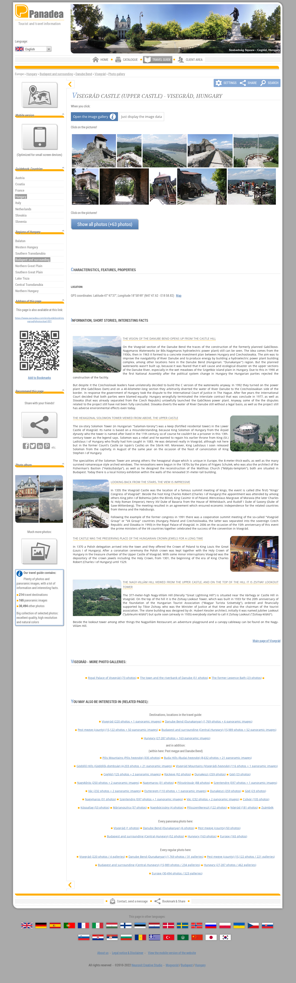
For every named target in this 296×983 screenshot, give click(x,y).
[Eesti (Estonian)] (140, 925)
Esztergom (175, 791)
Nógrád (244, 807)
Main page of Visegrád (266, 641)
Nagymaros (158, 783)
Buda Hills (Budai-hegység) (208, 758)
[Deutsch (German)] (41, 925)
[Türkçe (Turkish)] (169, 937)
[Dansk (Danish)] (168, 925)
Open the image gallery (90, 116)
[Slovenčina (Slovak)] (267, 925)
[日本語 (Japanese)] (211, 937)
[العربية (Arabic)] (183, 937)
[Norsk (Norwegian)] (197, 925)
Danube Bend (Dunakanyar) (208, 721)
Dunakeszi (210, 774)
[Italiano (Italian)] (97, 925)
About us (103, 953)
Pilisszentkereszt (207, 807)
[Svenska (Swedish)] (182, 925)
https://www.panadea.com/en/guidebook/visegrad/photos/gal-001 (39, 319)
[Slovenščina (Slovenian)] (84, 937)
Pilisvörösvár (193, 783)
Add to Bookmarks (39, 377)
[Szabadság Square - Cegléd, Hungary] (175, 28)
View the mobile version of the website (172, 953)
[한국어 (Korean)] (225, 937)
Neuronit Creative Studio (146, 965)
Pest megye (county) (118, 730)
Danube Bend (84, 74)
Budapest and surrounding (56, 74)
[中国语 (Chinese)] (197, 937)
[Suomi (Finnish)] (126, 925)
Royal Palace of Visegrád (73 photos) (112, 678)
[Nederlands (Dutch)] (154, 925)
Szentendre (245, 783)
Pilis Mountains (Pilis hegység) (131, 758)
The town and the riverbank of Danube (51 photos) (174, 678)
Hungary (31, 74)
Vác (114, 791)
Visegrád (100, 74)
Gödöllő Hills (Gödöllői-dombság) (124, 766)
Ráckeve (177, 774)
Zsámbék (267, 807)
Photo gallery (116, 74)
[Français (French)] (83, 925)
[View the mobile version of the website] (40, 137)
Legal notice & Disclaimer (127, 953)
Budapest (187, 965)
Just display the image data (141, 116)
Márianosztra (130, 807)
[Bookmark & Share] (39, 425)
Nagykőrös (108, 783)
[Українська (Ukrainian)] (239, 925)
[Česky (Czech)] (253, 925)
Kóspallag (95, 807)
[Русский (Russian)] (211, 925)
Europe (233, 836)
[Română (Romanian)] (140, 937)
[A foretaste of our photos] (39, 551)
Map (178, 295)
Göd (239, 774)
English (30, 49)
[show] (70, 885)
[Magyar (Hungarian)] (112, 925)
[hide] (70, 84)
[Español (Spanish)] (55, 925)
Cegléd (132, 774)
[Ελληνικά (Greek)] (154, 937)
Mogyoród (172, 965)
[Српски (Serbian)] (112, 937)
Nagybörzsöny (166, 807)
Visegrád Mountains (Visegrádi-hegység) (227, 766)
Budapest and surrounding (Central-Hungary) (218, 730)
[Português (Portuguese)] (69, 925)
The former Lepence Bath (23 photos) (237, 678)
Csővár (256, 799)
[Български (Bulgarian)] (126, 937)
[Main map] (40, 95)
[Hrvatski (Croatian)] (98, 937)
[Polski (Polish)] (225, 925)
